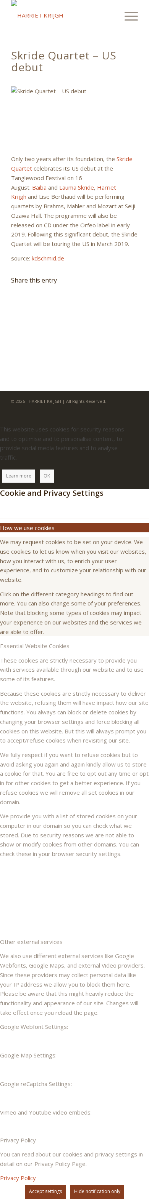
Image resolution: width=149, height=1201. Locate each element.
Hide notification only (97, 1191)
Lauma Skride (76, 187)
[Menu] (127, 15)
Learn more (18, 476)
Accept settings (45, 1191)
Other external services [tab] (31, 941)
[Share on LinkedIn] (21, 338)
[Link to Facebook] (120, 410)
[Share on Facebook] (21, 290)
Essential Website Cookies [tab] (35, 646)
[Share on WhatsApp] (21, 314)
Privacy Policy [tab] (18, 1140)
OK (47, 476)
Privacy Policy (18, 1178)
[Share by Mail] (21, 350)
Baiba (39, 187)
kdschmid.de (48, 258)
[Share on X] (21, 302)
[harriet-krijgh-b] (61, 15)
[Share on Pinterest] (21, 326)
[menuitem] (127, 15)
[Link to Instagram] (132, 410)
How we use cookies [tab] (27, 528)
